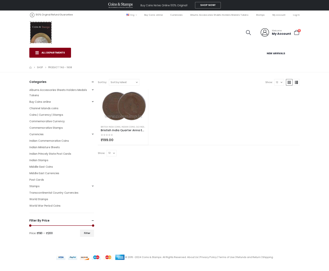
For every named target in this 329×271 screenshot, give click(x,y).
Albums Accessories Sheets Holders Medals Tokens (219, 14)
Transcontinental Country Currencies (53, 193)
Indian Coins (128, 126)
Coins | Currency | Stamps (46, 115)
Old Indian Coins (145, 126)
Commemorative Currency (47, 121)
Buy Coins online (153, 14)
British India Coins (111, 126)
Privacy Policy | (209, 257)
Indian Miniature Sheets (44, 147)
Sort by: (102, 82)
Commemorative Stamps (46, 128)
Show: (269, 82)
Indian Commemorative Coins (49, 141)
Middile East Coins (41, 167)
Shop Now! (208, 5)
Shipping (267, 257)
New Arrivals (276, 53)
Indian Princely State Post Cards (50, 154)
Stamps (260, 14)
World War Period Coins (45, 206)
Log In (296, 14)
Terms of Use (226, 257)
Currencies (176, 14)
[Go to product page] (123, 105)
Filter (87, 233)
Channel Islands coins (43, 108)
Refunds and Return (248, 257)
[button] (249, 32)
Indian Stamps (38, 160)
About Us (192, 257)
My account (279, 14)
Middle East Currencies (44, 173)
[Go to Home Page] (30, 67)
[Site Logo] (40, 32)
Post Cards (36, 180)
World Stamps (38, 199)
